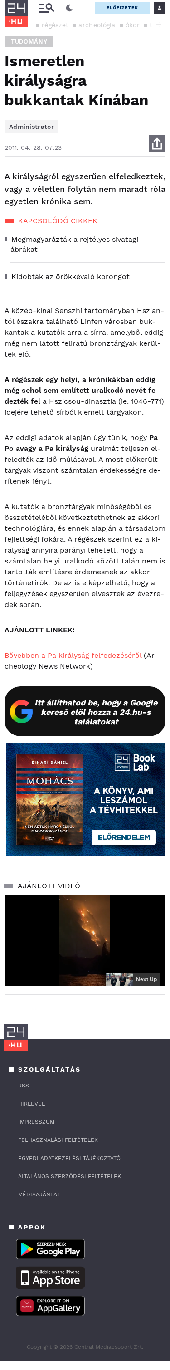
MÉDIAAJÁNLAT (39, 1194)
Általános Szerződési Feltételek (69, 1176)
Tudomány (29, 41)
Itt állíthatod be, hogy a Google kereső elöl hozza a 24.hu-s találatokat (95, 712)
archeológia (96, 25)
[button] (158, 24)
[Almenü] (46, 8)
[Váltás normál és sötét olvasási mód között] (69, 8)
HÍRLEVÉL (31, 1104)
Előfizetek (122, 7)
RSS (23, 1085)
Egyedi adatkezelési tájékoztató (69, 1158)
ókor (133, 25)
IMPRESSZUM (36, 1122)
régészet (55, 25)
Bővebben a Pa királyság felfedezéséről (73, 655)
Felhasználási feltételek (58, 1140)
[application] (85, 940)
